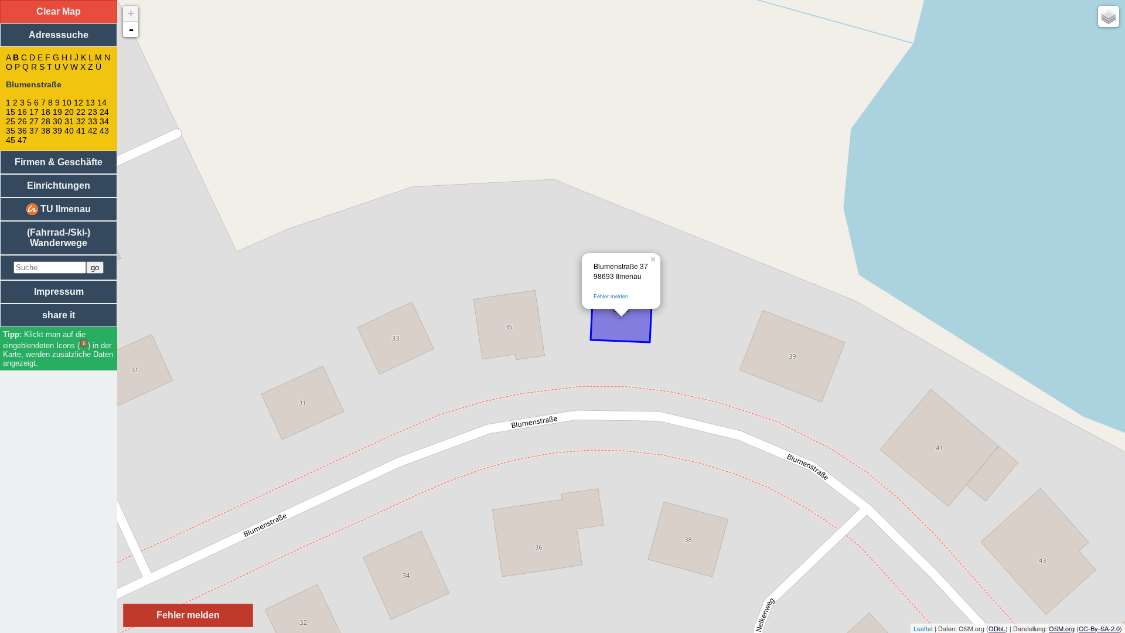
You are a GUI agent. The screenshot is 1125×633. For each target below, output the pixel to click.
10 (66, 102)
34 (104, 121)
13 (90, 102)
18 (45, 112)
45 (10, 140)
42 (92, 130)
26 (22, 121)
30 (57, 121)
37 (34, 130)
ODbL (996, 628)
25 (10, 121)
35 (10, 130)
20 (69, 112)
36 (22, 130)
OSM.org (1062, 628)
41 (81, 130)
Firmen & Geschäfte (59, 162)
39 (57, 130)
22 (81, 112)
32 (81, 121)
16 (22, 112)
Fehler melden (611, 296)
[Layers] (1108, 16)
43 (104, 130)
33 (92, 121)
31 (69, 121)
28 (45, 121)
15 (10, 112)
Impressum (59, 292)
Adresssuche (58, 35)
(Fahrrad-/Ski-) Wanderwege (58, 237)
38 (45, 130)
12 (78, 102)
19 (57, 112)
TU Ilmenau (64, 209)
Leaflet (923, 628)
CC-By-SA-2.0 (1099, 628)
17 (34, 112)
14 (102, 102)
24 (104, 112)
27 (34, 121)
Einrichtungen (58, 185)
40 (69, 130)
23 (92, 112)
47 (22, 140)
